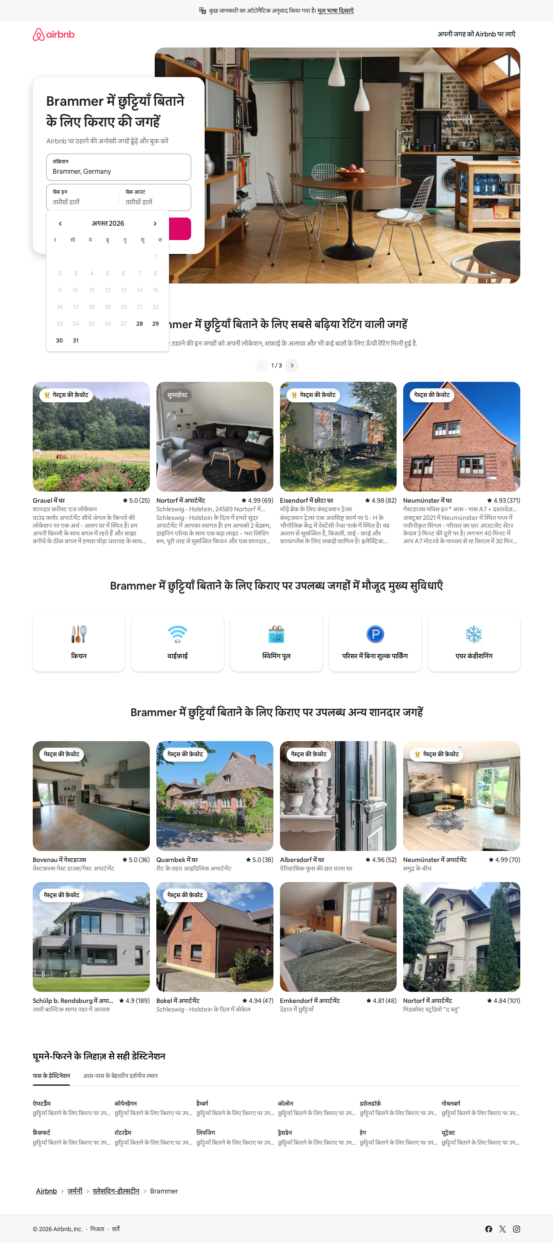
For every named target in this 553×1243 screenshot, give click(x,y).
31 (76, 340)
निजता (97, 1229)
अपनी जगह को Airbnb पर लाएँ (476, 34)
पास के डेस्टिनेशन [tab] (51, 1076)
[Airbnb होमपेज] (53, 34)
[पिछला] (261, 365)
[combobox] (119, 172)
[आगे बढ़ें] (291, 365)
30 (59, 340)
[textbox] (82, 202)
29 (155, 323)
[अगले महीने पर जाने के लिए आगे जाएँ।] (154, 223)
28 (139, 323)
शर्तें (116, 1229)
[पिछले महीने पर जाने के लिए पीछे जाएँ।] (60, 223)
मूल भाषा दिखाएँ (336, 10)
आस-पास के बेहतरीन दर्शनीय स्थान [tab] (120, 1076)
